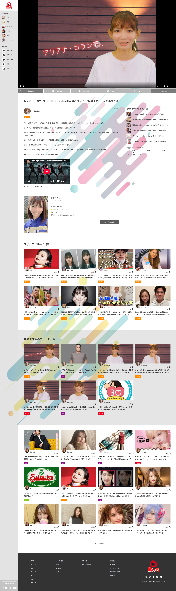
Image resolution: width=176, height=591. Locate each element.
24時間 (148, 150)
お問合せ (112, 575)
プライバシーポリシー (116, 568)
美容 (26, 463)
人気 (57, 572)
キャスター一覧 (86, 564)
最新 (133, 150)
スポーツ (33, 583)
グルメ (26, 500)
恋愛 (32, 579)
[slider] (87, 86)
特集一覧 (84, 561)
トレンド (138, 463)
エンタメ (27, 117)
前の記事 (164, 91)
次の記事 (31, 91)
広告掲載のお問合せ (116, 572)
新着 (57, 564)
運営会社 (112, 561)
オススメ (58, 568)
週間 (163, 150)
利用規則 (112, 564)
